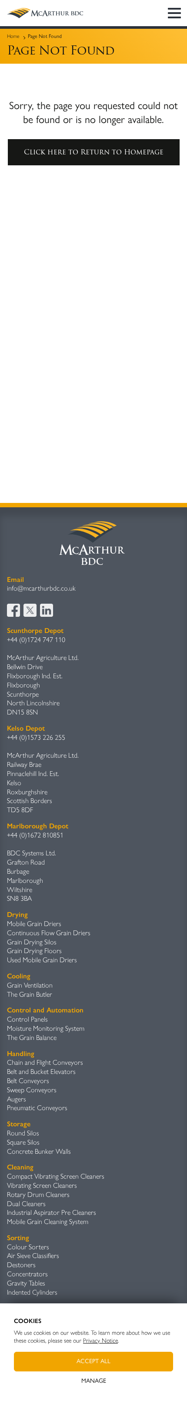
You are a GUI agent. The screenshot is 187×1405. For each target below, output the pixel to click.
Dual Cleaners (26, 1204)
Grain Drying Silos (32, 942)
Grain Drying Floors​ (34, 951)
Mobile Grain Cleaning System (47, 1221)
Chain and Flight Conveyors (45, 1062)
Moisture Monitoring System (45, 1028)
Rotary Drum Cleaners (38, 1194)
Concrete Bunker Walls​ (39, 1151)
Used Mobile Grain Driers (42, 960)
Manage (93, 1380)
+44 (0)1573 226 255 (36, 737)
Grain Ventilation (30, 985)
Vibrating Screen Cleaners (42, 1185)
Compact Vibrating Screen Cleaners (55, 1176)
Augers (16, 1099)
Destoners (21, 1265)
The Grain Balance (32, 1037)
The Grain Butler (29, 994)
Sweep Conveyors (32, 1090)
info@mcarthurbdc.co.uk (41, 588)
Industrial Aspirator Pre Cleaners (51, 1212)
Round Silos (23, 1133)
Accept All (93, 1361)
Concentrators (27, 1274)
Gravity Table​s (26, 1283)
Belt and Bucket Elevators (41, 1071)
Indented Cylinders (32, 1292)
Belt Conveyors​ (28, 1081)
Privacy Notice (100, 1340)
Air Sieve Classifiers (33, 1255)
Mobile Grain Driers (34, 924)
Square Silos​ (23, 1142)
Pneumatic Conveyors (37, 1108)
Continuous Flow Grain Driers (48, 933)
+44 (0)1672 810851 (35, 835)
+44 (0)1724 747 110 (36, 640)
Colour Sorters (28, 1247)
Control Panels (27, 1019)
